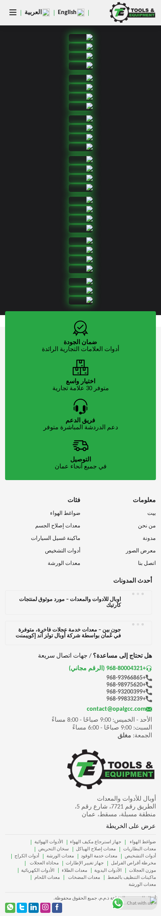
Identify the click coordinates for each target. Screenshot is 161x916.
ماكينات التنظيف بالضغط (131, 877)
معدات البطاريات (139, 849)
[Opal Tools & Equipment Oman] (132, 12)
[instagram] (45, 908)
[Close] (149, 901)
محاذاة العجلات (44, 863)
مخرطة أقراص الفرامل (133, 863)
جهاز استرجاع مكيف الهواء (95, 842)
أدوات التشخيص (140, 856)
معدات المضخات (83, 877)
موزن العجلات (142, 870)
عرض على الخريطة (131, 826)
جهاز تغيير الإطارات (85, 863)
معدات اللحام (47, 877)
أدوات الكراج (26, 856)
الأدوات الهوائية (48, 842)
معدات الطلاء (74, 870)
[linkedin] (34, 908)
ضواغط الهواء (142, 842)
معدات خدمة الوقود (99, 856)
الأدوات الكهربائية (37, 870)
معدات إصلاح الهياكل (96, 849)
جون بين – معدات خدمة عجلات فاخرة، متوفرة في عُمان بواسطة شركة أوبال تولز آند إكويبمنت (68, 633)
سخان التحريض (53, 849)
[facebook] (57, 908)
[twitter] (22, 908)
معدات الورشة (60, 856)
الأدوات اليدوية (108, 870)
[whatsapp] (10, 908)
